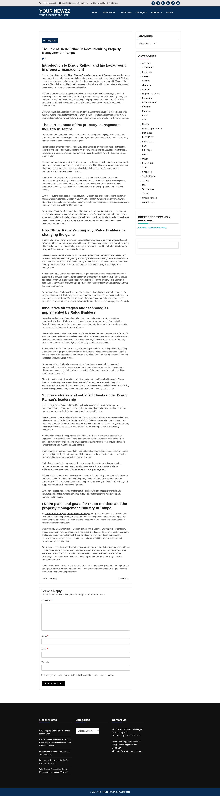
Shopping (147, 172)
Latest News (148, 141)
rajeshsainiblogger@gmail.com (75, 3)
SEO (144, 167)
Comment (46, 601)
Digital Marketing (151, 94)
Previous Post (50, 578)
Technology (148, 189)
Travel (145, 193)
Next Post (123, 578)
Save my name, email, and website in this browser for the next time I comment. (79, 675)
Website (45, 662)
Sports (145, 180)
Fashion (146, 107)
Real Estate (148, 163)
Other (169, 12)
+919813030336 (49, 3)
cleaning (146, 85)
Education (147, 98)
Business (125, 12)
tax (143, 185)
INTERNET (156, 12)
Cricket (145, 89)
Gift (144, 120)
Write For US (109, 12)
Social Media (149, 176)
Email (44, 649)
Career (145, 76)
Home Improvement (152, 128)
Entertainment (149, 102)
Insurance (147, 133)
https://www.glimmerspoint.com (129, 751)
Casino (145, 81)
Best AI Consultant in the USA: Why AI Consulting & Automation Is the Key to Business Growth (55, 742)
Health (145, 124)
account (146, 63)
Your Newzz (54, 11)
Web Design (148, 202)
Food (144, 115)
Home (94, 12)
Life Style (140, 12)
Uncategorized (50, 41)
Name (44, 636)
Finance (146, 111)
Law (144, 146)
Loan (144, 154)
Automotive (148, 68)
